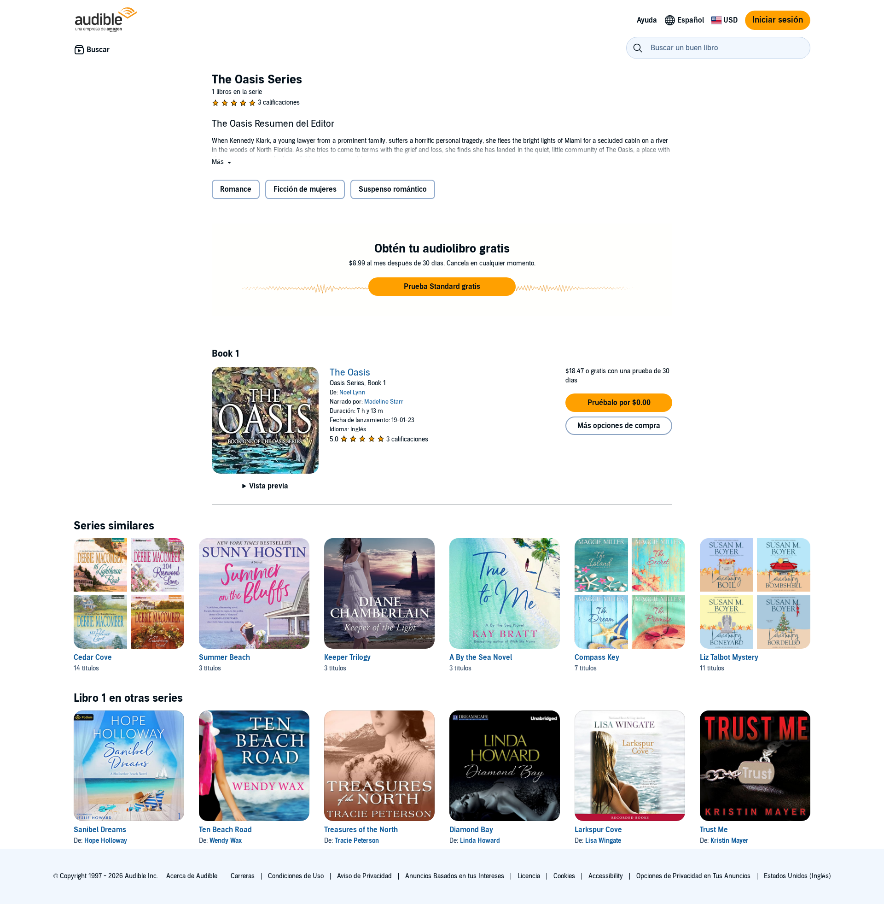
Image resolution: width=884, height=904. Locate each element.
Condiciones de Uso (296, 876)
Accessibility (605, 876)
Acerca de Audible (191, 876)
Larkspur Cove (598, 829)
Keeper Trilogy (347, 657)
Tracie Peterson (357, 841)
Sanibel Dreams (100, 829)
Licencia (529, 876)
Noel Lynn (352, 392)
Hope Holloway (105, 841)
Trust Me (714, 829)
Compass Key (597, 657)
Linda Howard (480, 841)
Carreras (243, 876)
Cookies (564, 876)
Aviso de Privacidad (364, 876)
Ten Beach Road (225, 829)
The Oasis (350, 372)
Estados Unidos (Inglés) (797, 876)
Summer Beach (224, 657)
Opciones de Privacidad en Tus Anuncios (693, 876)
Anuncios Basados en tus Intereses (454, 876)
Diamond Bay (471, 829)
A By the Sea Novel (480, 657)
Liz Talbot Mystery (729, 657)
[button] (222, 162)
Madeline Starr (383, 401)
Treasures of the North (361, 829)
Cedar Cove (93, 657)
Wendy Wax (225, 841)
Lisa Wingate (603, 841)
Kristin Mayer (729, 841)
